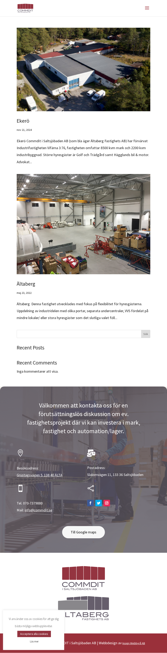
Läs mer (34, 641)
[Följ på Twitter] (98, 503)
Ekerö (23, 120)
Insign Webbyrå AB (133, 643)
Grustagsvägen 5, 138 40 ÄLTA (39, 475)
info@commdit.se (38, 510)
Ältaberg (26, 283)
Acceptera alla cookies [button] (34, 634)
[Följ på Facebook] (90, 503)
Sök (145, 334)
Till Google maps (83, 532)
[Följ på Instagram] (106, 503)
